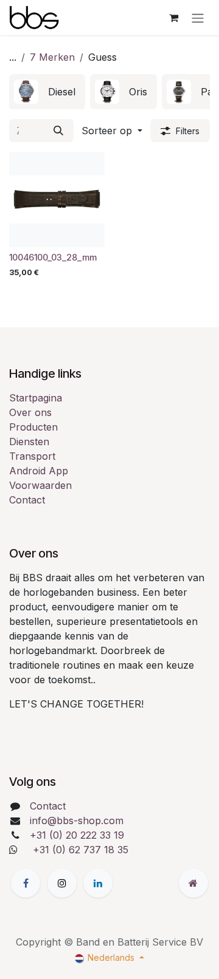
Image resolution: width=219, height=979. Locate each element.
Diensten (29, 441)
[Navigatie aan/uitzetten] (198, 17)
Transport (32, 456)
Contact (27, 500)
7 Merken (52, 57)
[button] (112, 130)
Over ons (30, 412)
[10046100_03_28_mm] (57, 199)
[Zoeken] (58, 130)
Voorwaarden (40, 485)
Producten (33, 427)
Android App (38, 471)
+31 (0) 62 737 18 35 (80, 850)
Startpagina (35, 398)
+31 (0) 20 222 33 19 (77, 835)
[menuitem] (47, 91)
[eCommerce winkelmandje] (173, 17)
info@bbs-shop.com (76, 820)
